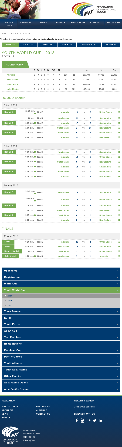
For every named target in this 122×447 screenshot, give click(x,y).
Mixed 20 (111, 45)
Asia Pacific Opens (16, 382)
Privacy (26, 440)
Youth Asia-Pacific (15, 369)
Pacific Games (13, 356)
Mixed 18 (48, 45)
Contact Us (113, 23)
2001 (10, 305)
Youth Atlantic (13, 363)
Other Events (12, 376)
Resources (78, 23)
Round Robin (15, 64)
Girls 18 (28, 45)
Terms (33, 440)
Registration (12, 277)
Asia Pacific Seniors (17, 389)
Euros (8, 317)
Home (4, 33)
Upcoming (10, 270)
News (43, 23)
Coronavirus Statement (84, 407)
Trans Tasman (12, 311)
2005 (10, 300)
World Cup (10, 283)
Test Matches (12, 337)
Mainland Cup (12, 350)
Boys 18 (26, 33)
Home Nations (13, 343)
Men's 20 (67, 45)
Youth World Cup (15, 290)
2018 (10, 296)
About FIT (26, 23)
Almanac (95, 23)
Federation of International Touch (10, 435)
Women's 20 (89, 45)
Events (61, 23)
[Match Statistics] (119, 112)
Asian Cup (10, 330)
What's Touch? (9, 24)
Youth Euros (12, 324)
